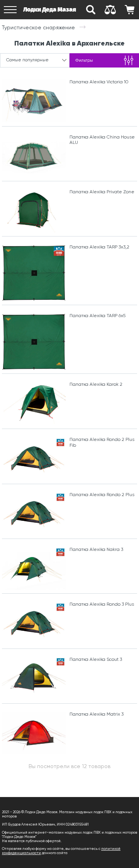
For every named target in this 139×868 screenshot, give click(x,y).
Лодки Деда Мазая (49, 9)
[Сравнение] (110, 9)
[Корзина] (129, 9)
